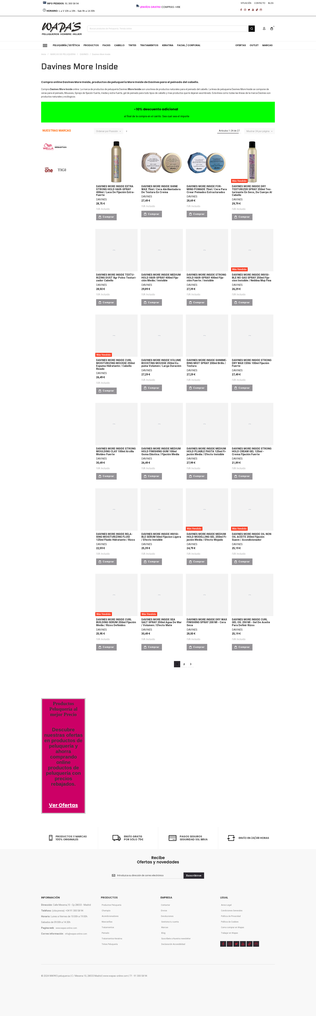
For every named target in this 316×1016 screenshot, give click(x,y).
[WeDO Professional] (54, 493)
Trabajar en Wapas (229, 933)
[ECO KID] (67, 340)
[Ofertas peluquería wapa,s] (63, 725)
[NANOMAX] (63, 235)
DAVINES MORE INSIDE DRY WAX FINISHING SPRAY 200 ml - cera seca (207, 622)
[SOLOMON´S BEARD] (52, 361)
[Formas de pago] (54, 570)
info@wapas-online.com (76, 934)
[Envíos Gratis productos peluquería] (58, 584)
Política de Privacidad (231, 916)
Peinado (105, 933)
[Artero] (47, 556)
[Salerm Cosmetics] (68, 535)
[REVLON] (47, 214)
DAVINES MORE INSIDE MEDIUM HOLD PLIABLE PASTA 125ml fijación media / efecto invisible (206, 451)
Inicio (43, 54)
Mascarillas (107, 922)
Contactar (165, 905)
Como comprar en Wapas (232, 927)
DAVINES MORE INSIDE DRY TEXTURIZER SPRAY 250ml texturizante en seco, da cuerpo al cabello (252, 191)
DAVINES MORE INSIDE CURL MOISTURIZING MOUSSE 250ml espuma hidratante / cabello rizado (115, 364)
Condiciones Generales (231, 910)
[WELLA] (48, 149)
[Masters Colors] (72, 480)
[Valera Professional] (65, 556)
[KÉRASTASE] (52, 340)
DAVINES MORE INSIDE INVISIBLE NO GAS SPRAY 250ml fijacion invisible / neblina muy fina (251, 277)
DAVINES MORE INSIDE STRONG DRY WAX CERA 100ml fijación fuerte (251, 363)
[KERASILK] (48, 381)
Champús (106, 910)
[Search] (252, 29)
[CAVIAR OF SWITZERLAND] (55, 430)
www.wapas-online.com (66, 928)
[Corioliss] (60, 515)
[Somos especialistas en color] (62, 654)
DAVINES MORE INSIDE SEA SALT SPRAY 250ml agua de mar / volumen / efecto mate (161, 622)
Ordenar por (102, 131)
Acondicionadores (110, 916)
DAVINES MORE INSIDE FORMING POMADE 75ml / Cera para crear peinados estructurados (207, 189)
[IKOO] (46, 409)
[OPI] (55, 409)
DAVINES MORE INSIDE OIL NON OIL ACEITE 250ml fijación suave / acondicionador (251, 536)
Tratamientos (108, 927)
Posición (113, 131)
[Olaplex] (73, 493)
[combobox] (171, 29)
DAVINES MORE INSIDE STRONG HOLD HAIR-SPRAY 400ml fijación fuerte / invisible (206, 277)
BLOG (271, 3)
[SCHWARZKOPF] (60, 193)
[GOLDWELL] (61, 319)
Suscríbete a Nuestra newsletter (176, 938)
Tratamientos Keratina (112, 938)
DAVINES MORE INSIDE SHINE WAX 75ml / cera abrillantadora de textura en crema (161, 189)
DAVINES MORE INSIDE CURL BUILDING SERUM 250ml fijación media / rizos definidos (116, 622)
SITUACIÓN (246, 3)
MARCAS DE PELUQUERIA (63, 54)
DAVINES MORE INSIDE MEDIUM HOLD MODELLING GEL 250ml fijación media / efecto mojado (207, 536)
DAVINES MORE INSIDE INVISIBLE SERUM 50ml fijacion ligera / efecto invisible (161, 536)
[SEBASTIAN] (60, 149)
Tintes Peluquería (110, 944)
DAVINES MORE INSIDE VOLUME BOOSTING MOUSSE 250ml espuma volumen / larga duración (161, 363)
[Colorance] (49, 459)
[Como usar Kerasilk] (57, 626)
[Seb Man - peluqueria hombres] (63, 438)
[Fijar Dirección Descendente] (127, 131)
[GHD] (64, 256)
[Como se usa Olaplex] (46, 640)
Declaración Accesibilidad (173, 944)
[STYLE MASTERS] (67, 298)
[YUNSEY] (68, 361)
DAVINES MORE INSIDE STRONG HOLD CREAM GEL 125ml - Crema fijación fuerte (251, 451)
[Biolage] (63, 459)
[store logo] (61, 28)
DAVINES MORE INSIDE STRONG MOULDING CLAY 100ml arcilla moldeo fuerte (116, 451)
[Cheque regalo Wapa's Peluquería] (55, 612)
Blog (163, 933)
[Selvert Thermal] (52, 535)
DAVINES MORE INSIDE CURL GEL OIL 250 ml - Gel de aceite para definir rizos (251, 622)
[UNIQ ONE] (48, 172)
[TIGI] (62, 172)
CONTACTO (259, 3)
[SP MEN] (46, 193)
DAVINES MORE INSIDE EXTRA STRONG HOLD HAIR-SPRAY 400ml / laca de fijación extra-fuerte (115, 191)
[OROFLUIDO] (57, 214)
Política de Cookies (229, 922)
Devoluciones (167, 916)
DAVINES (84, 54)
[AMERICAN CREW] (50, 298)
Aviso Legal (226, 905)
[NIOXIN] (47, 256)
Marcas (164, 927)
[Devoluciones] (53, 598)
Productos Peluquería (111, 905)
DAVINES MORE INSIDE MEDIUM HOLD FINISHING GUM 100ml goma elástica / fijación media (161, 451)
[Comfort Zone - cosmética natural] (52, 480)
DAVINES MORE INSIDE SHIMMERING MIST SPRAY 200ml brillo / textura (207, 363)
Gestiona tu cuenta (170, 922)
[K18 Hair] (48, 515)
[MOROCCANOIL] (49, 235)
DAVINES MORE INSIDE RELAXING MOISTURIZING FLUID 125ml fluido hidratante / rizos (115, 536)
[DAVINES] (48, 277)
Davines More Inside (242, 89)
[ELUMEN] (49, 319)
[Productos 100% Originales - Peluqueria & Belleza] (63, 672)
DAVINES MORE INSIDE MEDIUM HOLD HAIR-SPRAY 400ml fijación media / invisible (161, 277)
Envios (164, 910)
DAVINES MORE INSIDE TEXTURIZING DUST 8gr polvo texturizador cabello (116, 277)
